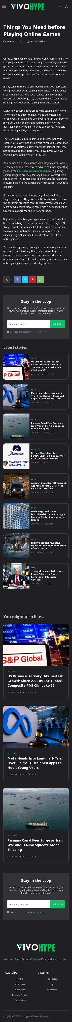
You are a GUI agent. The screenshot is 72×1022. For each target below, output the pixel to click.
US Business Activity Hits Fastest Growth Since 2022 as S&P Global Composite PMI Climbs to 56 (47, 366)
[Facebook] (17, 279)
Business (35, 358)
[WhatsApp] (40, 279)
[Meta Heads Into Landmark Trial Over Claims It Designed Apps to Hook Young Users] (16, 397)
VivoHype (39, 42)
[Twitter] (25, 279)
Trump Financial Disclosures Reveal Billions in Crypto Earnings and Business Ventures (47, 575)
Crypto (34, 568)
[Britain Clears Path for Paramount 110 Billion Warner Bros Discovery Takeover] (16, 456)
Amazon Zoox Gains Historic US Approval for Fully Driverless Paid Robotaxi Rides (49, 485)
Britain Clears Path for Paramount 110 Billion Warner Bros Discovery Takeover (47, 455)
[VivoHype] (28, 41)
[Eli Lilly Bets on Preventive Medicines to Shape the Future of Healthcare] (16, 546)
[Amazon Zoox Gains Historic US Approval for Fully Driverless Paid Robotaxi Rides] (16, 486)
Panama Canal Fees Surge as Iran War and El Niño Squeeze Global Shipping (47, 426)
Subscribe (58, 323)
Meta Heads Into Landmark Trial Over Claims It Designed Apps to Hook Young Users (47, 396)
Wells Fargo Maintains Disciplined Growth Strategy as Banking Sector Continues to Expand (48, 515)
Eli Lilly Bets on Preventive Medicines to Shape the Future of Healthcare (48, 545)
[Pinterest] (32, 279)
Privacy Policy (39, 332)
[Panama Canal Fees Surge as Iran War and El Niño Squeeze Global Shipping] (16, 426)
